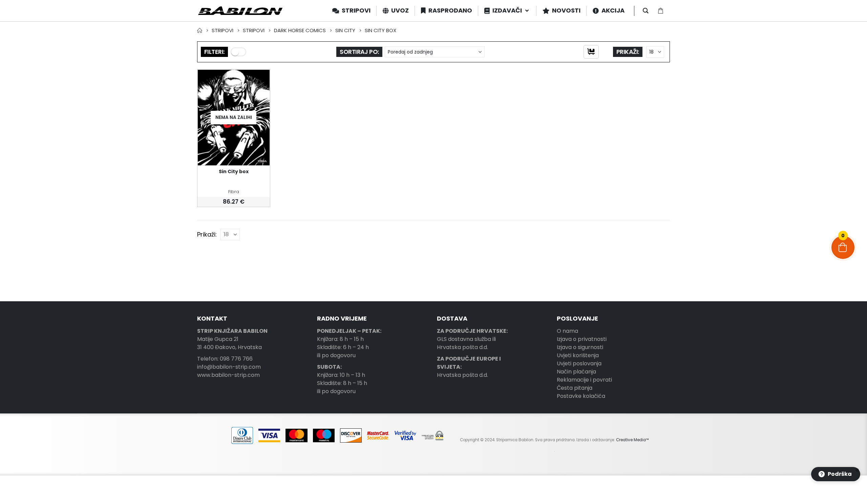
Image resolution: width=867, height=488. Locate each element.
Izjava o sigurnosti (580, 347)
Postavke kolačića (581, 396)
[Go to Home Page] (199, 30)
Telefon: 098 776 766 (225, 359)
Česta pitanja (574, 388)
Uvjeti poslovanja (579, 363)
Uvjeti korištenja (578, 355)
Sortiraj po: (359, 51)
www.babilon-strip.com (228, 375)
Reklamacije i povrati (584, 380)
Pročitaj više (258, 81)
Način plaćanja (576, 371)
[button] (238, 51)
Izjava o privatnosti (582, 339)
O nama (567, 331)
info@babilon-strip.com (229, 367)
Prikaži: (627, 51)
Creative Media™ (632, 440)
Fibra (233, 191)
